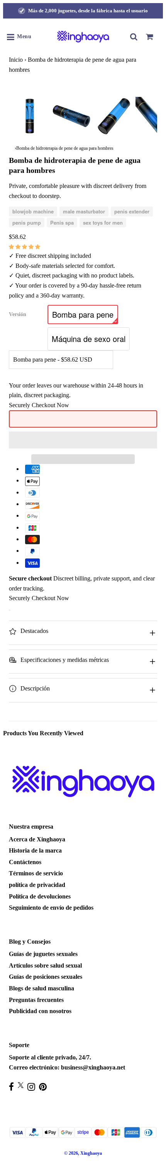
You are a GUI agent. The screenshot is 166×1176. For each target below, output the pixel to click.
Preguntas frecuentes (36, 1000)
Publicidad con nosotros (40, 1011)
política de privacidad (37, 885)
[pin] (45, 1086)
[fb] (13, 1086)
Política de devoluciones (40, 896)
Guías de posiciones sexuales (45, 976)
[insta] (33, 1086)
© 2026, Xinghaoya (83, 1153)
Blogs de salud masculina (41, 988)
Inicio (16, 59)
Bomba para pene (82, 314)
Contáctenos (25, 862)
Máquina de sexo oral (88, 338)
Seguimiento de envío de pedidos (51, 907)
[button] (25, 246)
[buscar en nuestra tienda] (134, 37)
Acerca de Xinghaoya (37, 839)
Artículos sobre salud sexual (45, 965)
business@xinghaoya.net (93, 1067)
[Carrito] (149, 37)
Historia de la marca (35, 850)
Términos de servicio (36, 873)
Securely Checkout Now (39, 405)
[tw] (22, 1085)
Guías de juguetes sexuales (43, 954)
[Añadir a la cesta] (9, 610)
